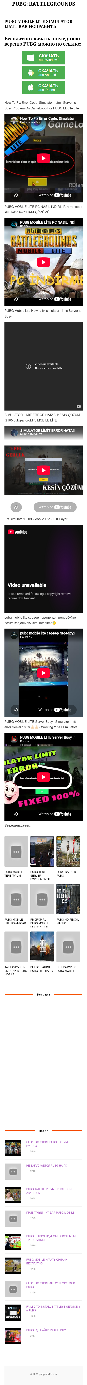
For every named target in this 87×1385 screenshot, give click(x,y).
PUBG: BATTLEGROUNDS (43, 4)
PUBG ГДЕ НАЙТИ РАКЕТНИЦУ (46, 1330)
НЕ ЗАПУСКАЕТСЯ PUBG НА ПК (46, 1165)
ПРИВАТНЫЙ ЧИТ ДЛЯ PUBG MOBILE (50, 1212)
